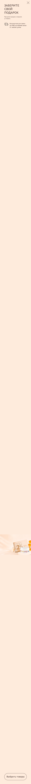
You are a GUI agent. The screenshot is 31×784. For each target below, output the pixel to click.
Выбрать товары (16, 776)
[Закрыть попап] (28, 3)
